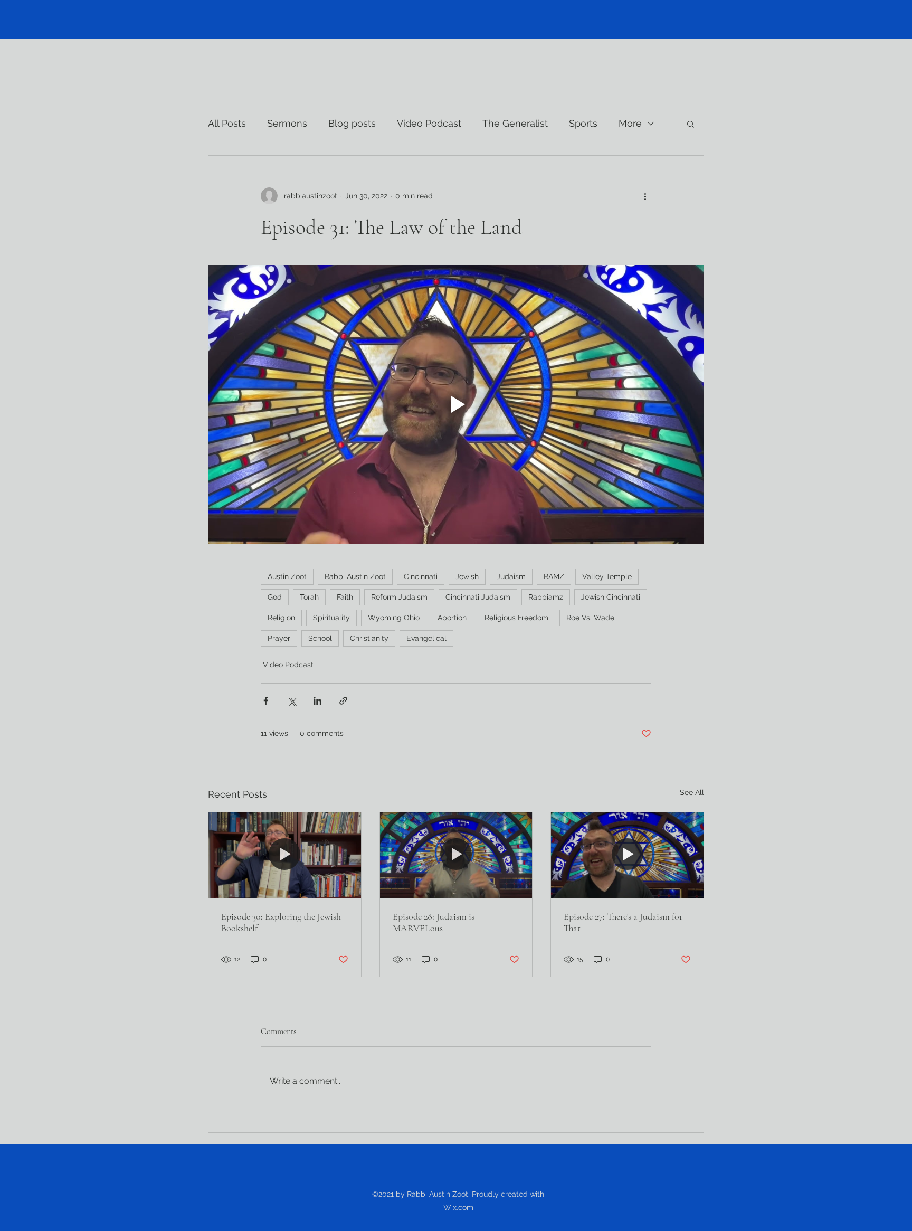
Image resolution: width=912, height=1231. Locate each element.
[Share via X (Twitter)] (292, 701)
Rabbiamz (545, 597)
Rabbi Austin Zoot (355, 576)
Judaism (511, 576)
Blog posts (352, 123)
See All (692, 792)
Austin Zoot (287, 576)
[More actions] (645, 196)
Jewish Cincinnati (610, 597)
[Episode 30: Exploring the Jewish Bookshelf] (284, 855)
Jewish (467, 576)
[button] (691, 123)
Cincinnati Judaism (477, 597)
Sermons (287, 123)
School (320, 638)
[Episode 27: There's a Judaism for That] (627, 855)
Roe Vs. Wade (590, 617)
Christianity (369, 638)
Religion (281, 617)
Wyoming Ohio (394, 617)
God (275, 597)
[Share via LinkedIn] (317, 701)
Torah (309, 597)
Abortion (452, 617)
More (630, 123)
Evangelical (426, 638)
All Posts (227, 123)
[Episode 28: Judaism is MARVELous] (456, 855)
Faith (345, 597)
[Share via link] (343, 701)
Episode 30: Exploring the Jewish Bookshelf (281, 922)
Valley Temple (607, 576)
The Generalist (515, 123)
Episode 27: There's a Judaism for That (623, 922)
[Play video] (456, 404)
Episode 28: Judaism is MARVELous (433, 922)
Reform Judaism (399, 597)
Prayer (279, 638)
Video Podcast (429, 123)
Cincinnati (421, 576)
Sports (583, 123)
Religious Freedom (516, 617)
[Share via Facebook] (266, 701)
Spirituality (331, 617)
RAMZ (554, 576)
